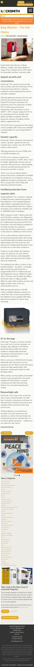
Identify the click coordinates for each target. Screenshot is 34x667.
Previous (6, 433)
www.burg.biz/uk (7, 427)
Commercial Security (6, 501)
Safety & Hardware (6, 549)
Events (3, 511)
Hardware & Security (6, 521)
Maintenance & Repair (7, 535)
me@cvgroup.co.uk (18, 641)
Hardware (3, 519)
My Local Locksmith (25, 5)
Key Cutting (4, 529)
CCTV (2, 495)
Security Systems (5, 553)
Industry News (5, 527)
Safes (2, 545)
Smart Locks (4, 559)
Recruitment (4, 543)
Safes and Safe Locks (6, 547)
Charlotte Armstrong (22, 36)
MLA (2, 537)
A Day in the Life (5, 481)
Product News (5, 541)
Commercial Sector (6, 499)
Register (29, 2)
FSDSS (3, 515)
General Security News (7, 517)
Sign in (21, 2)
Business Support (5, 493)
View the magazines (10, 618)
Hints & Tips (4, 523)
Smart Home (4, 555)
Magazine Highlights (6, 533)
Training (3, 561)
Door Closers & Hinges (7, 509)
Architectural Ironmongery (8, 485)
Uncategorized (5, 563)
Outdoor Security (5, 539)
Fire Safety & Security (7, 513)
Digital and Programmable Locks (9, 507)
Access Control (5, 483)
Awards (3, 489)
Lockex (3, 531)
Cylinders (3, 505)
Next (29, 433)
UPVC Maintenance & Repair (8, 565)
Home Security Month (7, 525)
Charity (3, 497)
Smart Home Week (6, 557)
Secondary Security (6, 551)
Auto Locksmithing (6, 487)
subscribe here (23, 607)
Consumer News (5, 503)
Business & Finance (6, 491)
